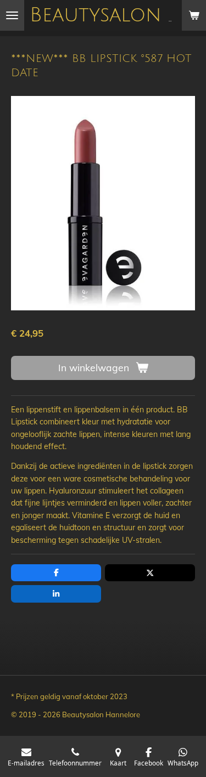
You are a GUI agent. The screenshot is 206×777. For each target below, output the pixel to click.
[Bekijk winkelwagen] (194, 15)
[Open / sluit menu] (12, 15)
